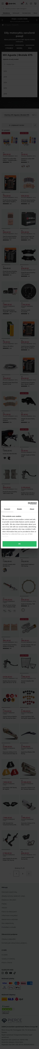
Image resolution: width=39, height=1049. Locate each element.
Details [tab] (19, 509)
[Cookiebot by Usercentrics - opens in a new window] (28, 503)
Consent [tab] (7, 509)
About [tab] (32, 509)
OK (19, 544)
